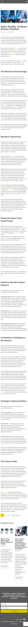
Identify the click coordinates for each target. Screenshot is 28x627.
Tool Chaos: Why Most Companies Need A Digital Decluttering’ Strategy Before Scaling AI (21, 544)
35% (25, 78)
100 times (11, 53)
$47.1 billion (5, 492)
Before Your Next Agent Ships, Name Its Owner (7, 541)
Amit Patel (4, 32)
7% (14, 54)
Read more (4, 566)
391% (22, 60)
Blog (17, 619)
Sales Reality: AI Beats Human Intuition (14, 27)
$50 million (16, 232)
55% (16, 107)
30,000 (24, 246)
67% (22, 62)
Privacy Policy (14, 623)
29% (21, 229)
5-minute (5, 105)
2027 (12, 156)
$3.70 (5, 238)
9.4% (2, 118)
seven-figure (11, 190)
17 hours (16, 48)
